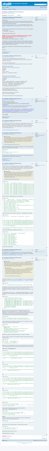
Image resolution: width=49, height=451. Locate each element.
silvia (6, 13)
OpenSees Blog (4, 158)
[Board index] (7, 4)
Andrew (36, 163)
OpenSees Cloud (4, 159)
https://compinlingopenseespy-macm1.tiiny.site (10, 129)
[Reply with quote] (32, 17)
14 (37, 164)
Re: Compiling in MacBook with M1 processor (11, 55)
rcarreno (36, 17)
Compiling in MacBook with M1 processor (13, 12)
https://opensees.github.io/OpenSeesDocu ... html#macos (19, 280)
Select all (6, 149)
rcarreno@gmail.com (5, 117)
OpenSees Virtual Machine (6, 160)
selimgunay (9, 13)
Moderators (12, 13)
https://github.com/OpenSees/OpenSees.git (13, 77)
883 (37, 134)
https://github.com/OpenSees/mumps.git (12, 67)
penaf (36, 55)
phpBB (21, 442)
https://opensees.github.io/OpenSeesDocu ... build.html (11, 24)
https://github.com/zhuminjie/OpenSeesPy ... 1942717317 (12, 254)
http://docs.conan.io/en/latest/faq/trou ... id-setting (14, 38)
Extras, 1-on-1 (9, 158)
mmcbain (36, 120)
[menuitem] (8, 7)
